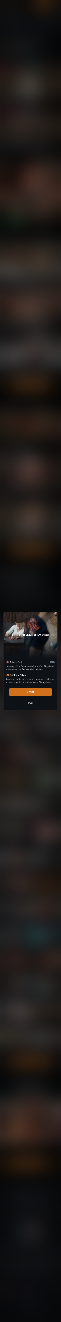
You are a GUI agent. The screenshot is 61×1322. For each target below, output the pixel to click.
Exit (30, 703)
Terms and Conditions (32, 669)
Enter (31, 692)
